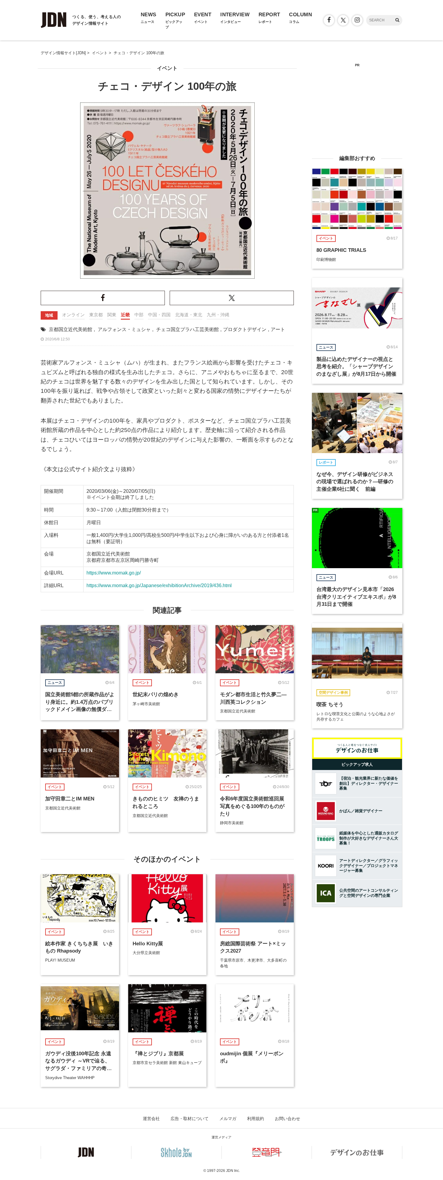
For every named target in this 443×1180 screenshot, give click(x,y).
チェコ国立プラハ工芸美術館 (187, 329)
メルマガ (227, 1118)
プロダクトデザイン (244, 329)
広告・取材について (190, 1118)
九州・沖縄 (218, 314)
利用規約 (255, 1118)
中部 (138, 314)
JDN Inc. (233, 1171)
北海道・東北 (188, 314)
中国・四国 (159, 314)
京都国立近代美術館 (70, 329)
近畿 (125, 314)
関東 (111, 314)
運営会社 (151, 1118)
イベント (167, 68)
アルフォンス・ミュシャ (124, 329)
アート (278, 329)
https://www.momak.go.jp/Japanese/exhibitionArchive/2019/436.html (159, 585)
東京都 (96, 314)
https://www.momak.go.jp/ (113, 572)
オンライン (73, 314)
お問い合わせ (287, 1118)
